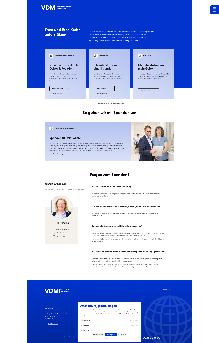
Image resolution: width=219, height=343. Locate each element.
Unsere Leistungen (58, 154)
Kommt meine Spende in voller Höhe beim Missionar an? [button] (117, 226)
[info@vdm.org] (46, 304)
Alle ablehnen (122, 334)
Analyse (86, 325)
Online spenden (101, 88)
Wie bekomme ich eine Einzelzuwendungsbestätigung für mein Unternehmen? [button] (126, 206)
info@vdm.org (51, 308)
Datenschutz (63, 337)
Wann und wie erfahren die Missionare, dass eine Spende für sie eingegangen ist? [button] (128, 252)
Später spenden (57, 93)
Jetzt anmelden (145, 91)
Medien (86, 330)
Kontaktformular (53, 324)
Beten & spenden (57, 88)
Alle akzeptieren (110, 334)
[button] (214, 9)
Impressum (54, 337)
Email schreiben (61, 236)
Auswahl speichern (98, 334)
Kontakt (47, 337)
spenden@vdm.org (118, 213)
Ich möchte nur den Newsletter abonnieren (111, 103)
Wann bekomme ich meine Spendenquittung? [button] (112, 186)
